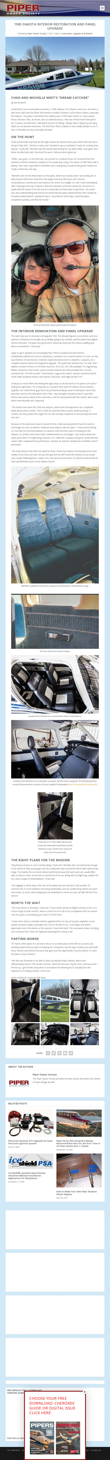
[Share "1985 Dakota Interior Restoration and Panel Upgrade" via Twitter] (54, 1053)
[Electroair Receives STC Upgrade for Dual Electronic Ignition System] (31, 1123)
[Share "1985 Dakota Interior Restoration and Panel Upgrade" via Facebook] (48, 1053)
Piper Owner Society (37, 33)
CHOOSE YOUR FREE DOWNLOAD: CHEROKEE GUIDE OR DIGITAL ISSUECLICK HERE (52, 1405)
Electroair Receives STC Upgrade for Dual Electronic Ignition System (30, 1142)
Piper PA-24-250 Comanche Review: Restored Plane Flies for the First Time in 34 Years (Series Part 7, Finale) (78, 1143)
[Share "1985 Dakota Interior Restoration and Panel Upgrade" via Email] (65, 1053)
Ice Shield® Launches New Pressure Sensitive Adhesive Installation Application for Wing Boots (27, 1176)
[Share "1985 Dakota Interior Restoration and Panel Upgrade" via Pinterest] (59, 1053)
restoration (67, 33)
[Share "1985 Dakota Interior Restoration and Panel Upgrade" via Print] (71, 1053)
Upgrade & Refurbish (83, 33)
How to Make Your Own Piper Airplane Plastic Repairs (76, 1192)
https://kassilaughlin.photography (83, 784)
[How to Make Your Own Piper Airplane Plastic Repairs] (79, 1171)
